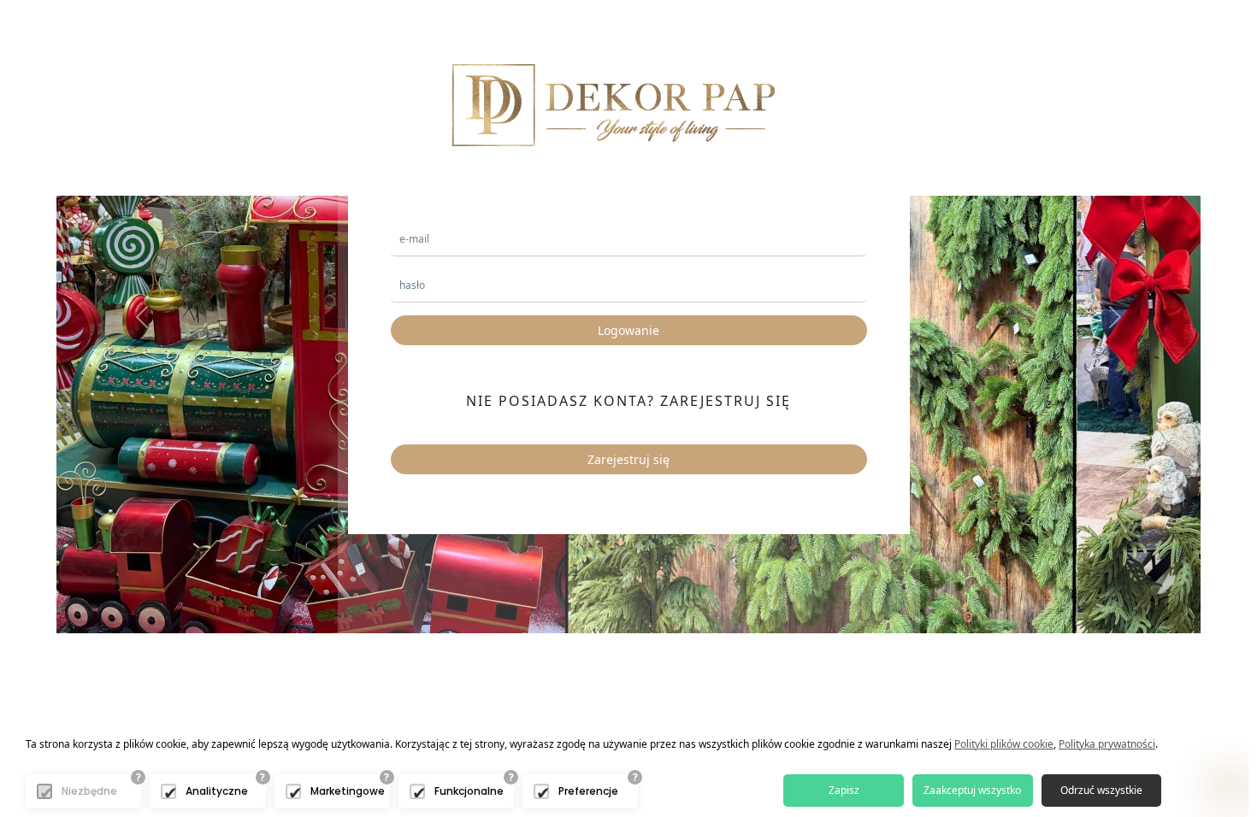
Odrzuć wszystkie (1101, 790)
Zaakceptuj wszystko (972, 790)
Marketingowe (347, 791)
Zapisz (844, 790)
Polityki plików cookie (1003, 744)
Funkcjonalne (469, 791)
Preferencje (588, 791)
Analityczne (217, 791)
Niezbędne (89, 791)
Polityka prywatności (1107, 744)
